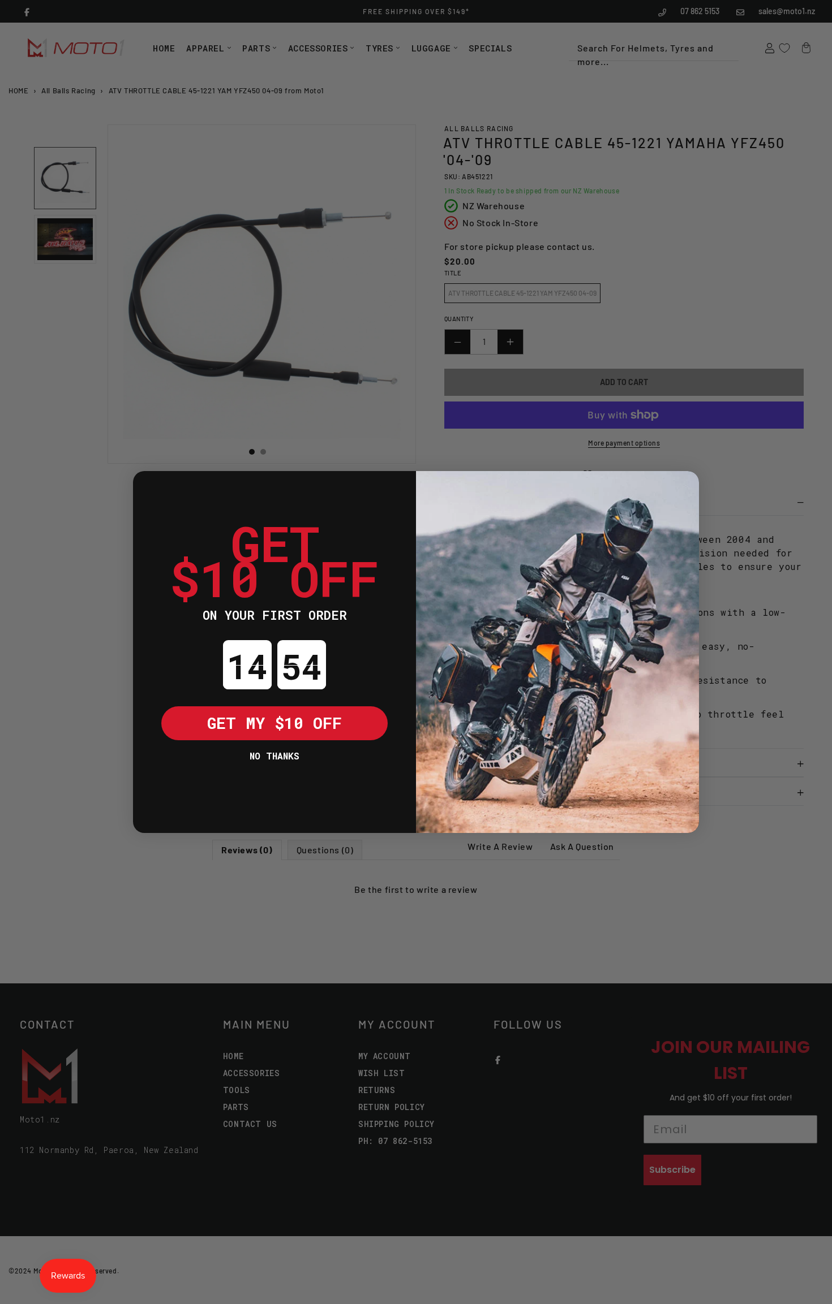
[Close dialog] (150, 488)
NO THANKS (274, 756)
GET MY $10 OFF (274, 723)
